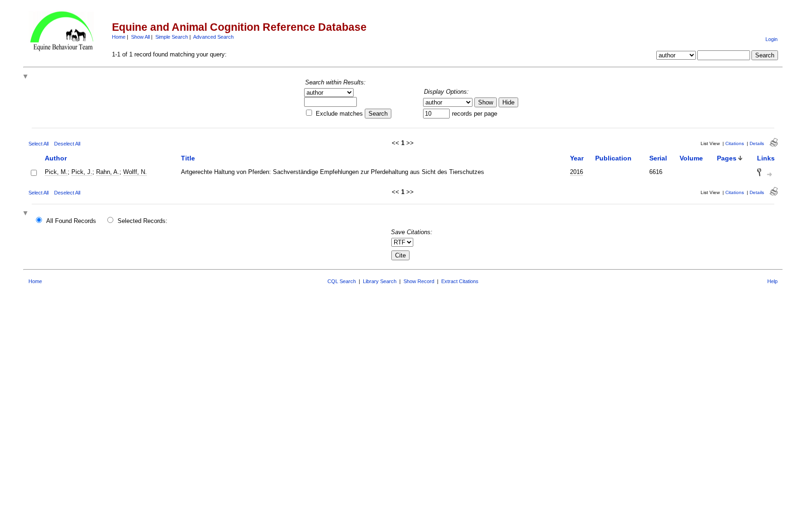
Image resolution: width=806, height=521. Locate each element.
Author (56, 158)
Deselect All (67, 143)
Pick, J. (81, 171)
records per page (474, 113)
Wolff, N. (135, 171)
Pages (727, 158)
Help (772, 281)
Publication (613, 158)
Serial (658, 158)
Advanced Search (213, 37)
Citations (734, 143)
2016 (576, 171)
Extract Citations (460, 281)
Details (757, 143)
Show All (140, 37)
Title (188, 158)
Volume (691, 158)
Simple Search (171, 37)
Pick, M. (56, 171)
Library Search (379, 281)
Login (771, 39)
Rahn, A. (107, 171)
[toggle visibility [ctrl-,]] (26, 77)
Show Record (418, 281)
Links (766, 158)
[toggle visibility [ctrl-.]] (26, 213)
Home (118, 37)
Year (577, 158)
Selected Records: (142, 220)
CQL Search (341, 281)
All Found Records (71, 220)
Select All (38, 143)
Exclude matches (339, 113)
